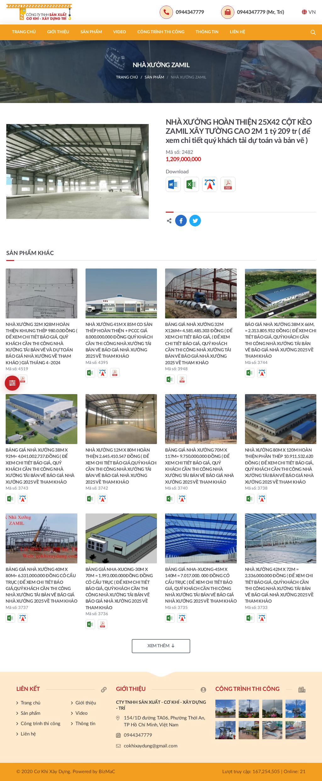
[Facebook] (314, 542)
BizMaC (107, 771)
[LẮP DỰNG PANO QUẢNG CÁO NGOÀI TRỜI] (249, 730)
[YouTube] (314, 553)
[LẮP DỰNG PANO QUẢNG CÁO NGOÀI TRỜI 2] (296, 709)
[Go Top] (314, 564)
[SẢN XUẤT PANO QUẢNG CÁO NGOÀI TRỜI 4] (249, 709)
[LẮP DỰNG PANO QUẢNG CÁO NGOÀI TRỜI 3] (272, 709)
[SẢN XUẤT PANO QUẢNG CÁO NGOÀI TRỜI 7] (272, 730)
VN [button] (312, 12)
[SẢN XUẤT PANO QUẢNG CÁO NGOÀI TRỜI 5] (225, 709)
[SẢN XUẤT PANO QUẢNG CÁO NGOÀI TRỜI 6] (296, 730)
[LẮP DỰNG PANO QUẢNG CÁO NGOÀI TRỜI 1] (225, 730)
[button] (313, 32)
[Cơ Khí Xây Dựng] (45, 12)
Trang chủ (24, 32)
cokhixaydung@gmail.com (150, 746)
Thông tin (207, 32)
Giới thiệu (58, 32)
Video (119, 32)
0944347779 (138, 735)
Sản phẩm (91, 32)
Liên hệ (237, 32)
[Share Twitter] (195, 220)
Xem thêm (158, 646)
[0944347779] (314, 532)
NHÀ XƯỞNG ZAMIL (188, 77)
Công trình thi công (160, 32)
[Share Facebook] (181, 220)
